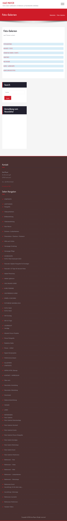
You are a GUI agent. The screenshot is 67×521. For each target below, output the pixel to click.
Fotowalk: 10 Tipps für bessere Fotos (15, 268)
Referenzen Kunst (9, 484)
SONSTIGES (6, 57)
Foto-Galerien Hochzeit (11, 425)
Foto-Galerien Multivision (11, 455)
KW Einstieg (8, 315)
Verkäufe (6, 405)
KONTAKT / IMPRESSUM (11, 375)
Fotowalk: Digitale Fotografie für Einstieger (16, 263)
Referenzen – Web (9, 469)
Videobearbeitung (9, 221)
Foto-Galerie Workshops (11, 445)
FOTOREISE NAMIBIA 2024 (12, 303)
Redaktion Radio (9, 343)
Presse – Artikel (8, 348)
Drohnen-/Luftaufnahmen (11, 231)
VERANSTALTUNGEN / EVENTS (10, 53)
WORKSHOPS (8, 256)
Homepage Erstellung (10, 246)
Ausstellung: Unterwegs (11, 492)
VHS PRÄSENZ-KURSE (11, 293)
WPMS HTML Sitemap (10, 370)
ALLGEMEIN (8, 363)
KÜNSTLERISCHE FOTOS (9, 70)
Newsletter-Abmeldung (11, 390)
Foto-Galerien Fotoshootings (12, 420)
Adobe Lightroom (9, 278)
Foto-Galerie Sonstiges (11, 440)
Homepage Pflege (9, 251)
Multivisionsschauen (10, 358)
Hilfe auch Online (9, 241)
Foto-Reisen (7, 226)
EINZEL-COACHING (10, 298)
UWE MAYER (8, 2)
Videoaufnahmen (9, 211)
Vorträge (6, 328)
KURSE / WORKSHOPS (9, 66)
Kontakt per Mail (6, 186)
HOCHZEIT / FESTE (8, 48)
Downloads (7, 395)
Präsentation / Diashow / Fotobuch (14, 236)
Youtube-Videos (9, 507)
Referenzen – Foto (9, 459)
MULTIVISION (6, 61)
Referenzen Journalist (10, 497)
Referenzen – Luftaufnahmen (12, 474)
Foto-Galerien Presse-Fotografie (13, 435)
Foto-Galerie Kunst (9, 450)
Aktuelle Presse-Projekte (11, 333)
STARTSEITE (8, 199)
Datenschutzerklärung (10, 400)
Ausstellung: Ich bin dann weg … (13, 487)
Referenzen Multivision (11, 502)
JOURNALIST (8, 325)
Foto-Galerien (61, 15)
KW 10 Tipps (8, 320)
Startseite (52, 15)
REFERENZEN (8, 415)
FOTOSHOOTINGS (7, 44)
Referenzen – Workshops (11, 479)
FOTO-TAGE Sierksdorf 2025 (12, 259)
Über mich (7, 380)
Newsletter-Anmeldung (11, 385)
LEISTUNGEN (8, 204)
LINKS (6, 410)
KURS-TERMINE (9, 288)
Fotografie (7, 207)
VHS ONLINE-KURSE (10, 283)
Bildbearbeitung (8, 216)
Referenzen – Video (10, 464)
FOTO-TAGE (8, 308)
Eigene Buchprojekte (10, 353)
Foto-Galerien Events (10, 430)
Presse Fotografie (9, 338)
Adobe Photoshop (9, 273)
